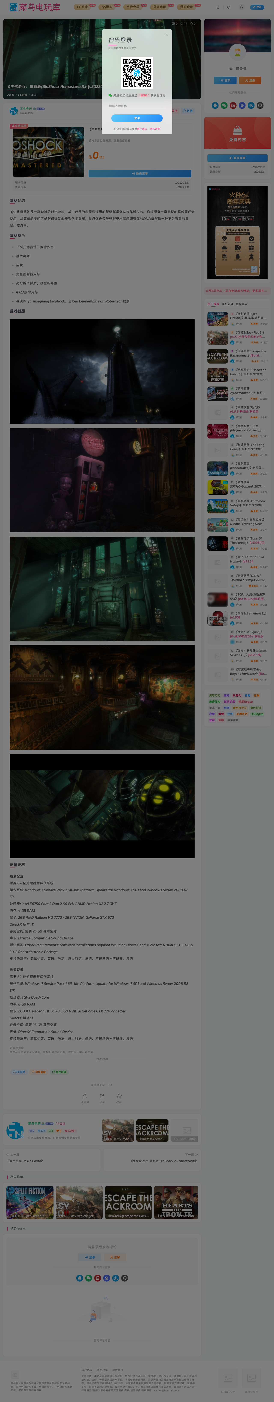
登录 (137, 118)
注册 (133, 48)
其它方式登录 (121, 48)
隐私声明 (155, 129)
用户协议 (142, 129)
